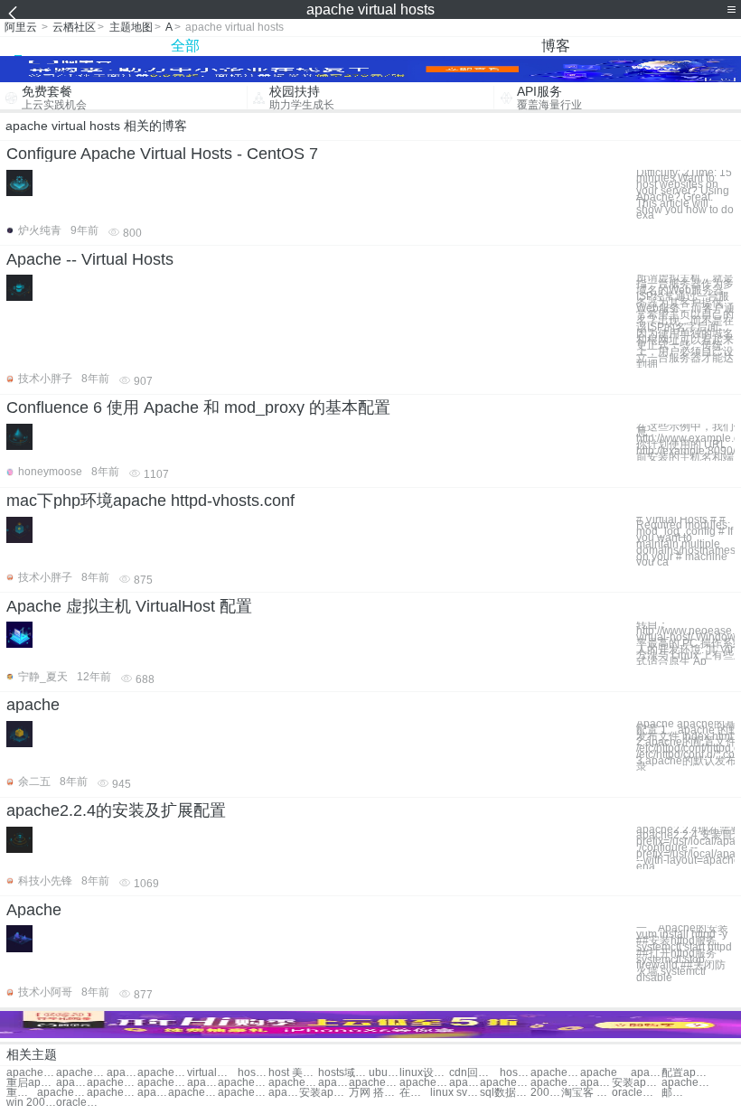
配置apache (686, 1073)
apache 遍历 (505, 1083)
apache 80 (333, 1083)
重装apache (21, 1093)
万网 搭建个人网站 (374, 1093)
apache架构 (193, 1093)
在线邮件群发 (414, 1093)
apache (33, 705)
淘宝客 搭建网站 (586, 1093)
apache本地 (424, 1083)
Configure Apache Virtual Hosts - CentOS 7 (162, 154)
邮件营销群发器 (676, 1093)
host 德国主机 (253, 1073)
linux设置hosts (424, 1073)
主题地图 (131, 27)
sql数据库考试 (505, 1093)
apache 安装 (202, 1083)
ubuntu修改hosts (384, 1073)
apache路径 (162, 1083)
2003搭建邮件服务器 (545, 1093)
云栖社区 (74, 27)
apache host (122, 1073)
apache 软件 (595, 1083)
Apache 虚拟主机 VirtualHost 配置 (129, 606)
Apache (33, 910)
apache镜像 (242, 1093)
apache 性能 (374, 1083)
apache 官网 (71, 1083)
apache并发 (555, 1083)
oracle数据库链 (636, 1093)
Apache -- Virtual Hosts (90, 259)
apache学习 (686, 1083)
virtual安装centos (212, 1073)
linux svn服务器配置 (455, 1093)
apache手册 (646, 1073)
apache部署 (293, 1083)
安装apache (636, 1083)
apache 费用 (62, 1093)
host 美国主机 (293, 1073)
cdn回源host (474, 1073)
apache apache (555, 1073)
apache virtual (81, 1073)
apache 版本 (152, 1093)
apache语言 (242, 1083)
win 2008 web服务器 (31, 1103)
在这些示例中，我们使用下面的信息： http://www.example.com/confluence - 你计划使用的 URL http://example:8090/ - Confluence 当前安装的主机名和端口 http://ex (685, 442)
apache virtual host (31, 1073)
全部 (185, 45)
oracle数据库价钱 (81, 1103)
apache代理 (111, 1093)
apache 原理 (111, 1083)
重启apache (31, 1083)
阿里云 (21, 27)
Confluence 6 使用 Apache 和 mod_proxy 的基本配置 (198, 407)
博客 (555, 45)
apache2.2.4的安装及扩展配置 (116, 810)
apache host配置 (162, 1073)
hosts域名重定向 (343, 1073)
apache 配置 (283, 1093)
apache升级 (464, 1083)
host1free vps (515, 1073)
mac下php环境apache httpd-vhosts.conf (150, 500)
